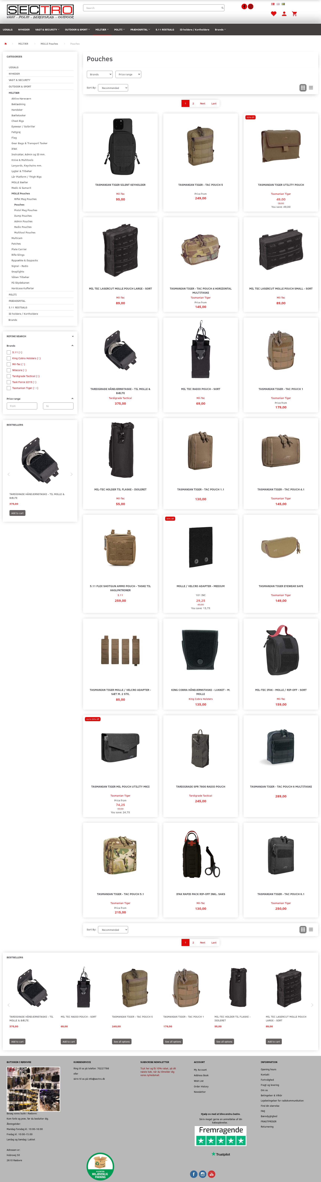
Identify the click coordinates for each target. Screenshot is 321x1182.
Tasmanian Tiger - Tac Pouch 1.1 (200, 489)
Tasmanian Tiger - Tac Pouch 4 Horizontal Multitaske (201, 290)
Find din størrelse (270, 1105)
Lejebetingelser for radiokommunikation (282, 1100)
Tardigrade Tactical (120, 398)
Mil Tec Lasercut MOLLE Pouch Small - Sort (281, 288)
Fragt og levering (270, 1084)
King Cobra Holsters (201, 699)
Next (202, 103)
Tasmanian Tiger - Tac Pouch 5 (200, 185)
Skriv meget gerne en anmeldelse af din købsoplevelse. (220, 1120)
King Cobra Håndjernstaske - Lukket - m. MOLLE (200, 692)
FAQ (263, 1110)
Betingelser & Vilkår (271, 1095)
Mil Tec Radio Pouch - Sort (200, 389)
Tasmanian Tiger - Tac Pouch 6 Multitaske (281, 786)
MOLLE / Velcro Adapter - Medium (201, 586)
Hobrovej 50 (13, 1155)
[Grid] (303, 87)
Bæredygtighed (269, 1116)
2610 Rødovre (14, 1160)
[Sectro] (40, 11)
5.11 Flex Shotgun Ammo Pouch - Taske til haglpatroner (120, 588)
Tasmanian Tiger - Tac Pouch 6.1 (280, 894)
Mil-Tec (120, 193)
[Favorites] (273, 13)
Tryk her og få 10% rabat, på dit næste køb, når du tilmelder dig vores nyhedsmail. (158, 1072)
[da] (272, 3)
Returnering (267, 1126)
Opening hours (268, 1069)
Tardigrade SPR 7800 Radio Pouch (200, 786)
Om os (264, 1090)
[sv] (283, 3)
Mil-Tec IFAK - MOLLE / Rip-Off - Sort (281, 690)
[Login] (284, 13)
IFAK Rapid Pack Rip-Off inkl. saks (200, 894)
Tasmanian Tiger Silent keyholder (120, 185)
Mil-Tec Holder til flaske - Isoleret (120, 489)
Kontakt (265, 1074)
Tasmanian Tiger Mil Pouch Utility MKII (120, 786)
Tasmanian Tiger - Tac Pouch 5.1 (120, 894)
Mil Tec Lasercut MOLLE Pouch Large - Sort (120, 288)
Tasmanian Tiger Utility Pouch (281, 185)
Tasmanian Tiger (281, 193)
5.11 (120, 595)
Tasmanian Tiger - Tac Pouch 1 (281, 389)
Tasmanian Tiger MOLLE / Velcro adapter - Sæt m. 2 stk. (120, 692)
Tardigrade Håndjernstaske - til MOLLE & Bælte (36, 496)
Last (213, 103)
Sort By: (91, 87)
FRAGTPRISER (268, 1121)
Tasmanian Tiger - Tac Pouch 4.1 (280, 489)
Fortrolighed (267, 1079)
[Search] (223, 8)
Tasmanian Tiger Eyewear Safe (281, 586)
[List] (310, 87)
